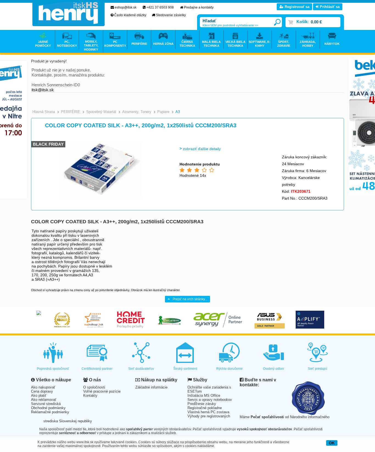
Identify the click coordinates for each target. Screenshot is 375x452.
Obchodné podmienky (48, 408)
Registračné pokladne (205, 408)
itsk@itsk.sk (43, 89)
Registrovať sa (296, 7)
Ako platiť (38, 395)
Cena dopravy (42, 391)
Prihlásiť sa (329, 7)
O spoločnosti (94, 387)
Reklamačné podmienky (50, 412)
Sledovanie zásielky (171, 15)
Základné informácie (151, 387)
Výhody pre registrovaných (209, 416)
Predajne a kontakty (199, 7)
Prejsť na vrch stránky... (190, 299)
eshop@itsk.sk (125, 7)
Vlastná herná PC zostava (208, 412)
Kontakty (90, 395)
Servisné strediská (46, 404)
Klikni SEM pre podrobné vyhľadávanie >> (230, 25)
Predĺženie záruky (202, 404)
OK (332, 443)
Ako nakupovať (43, 387)
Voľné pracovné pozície (102, 391)
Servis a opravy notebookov (210, 400)
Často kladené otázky (130, 15)
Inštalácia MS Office (204, 395)
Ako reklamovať (43, 400)
